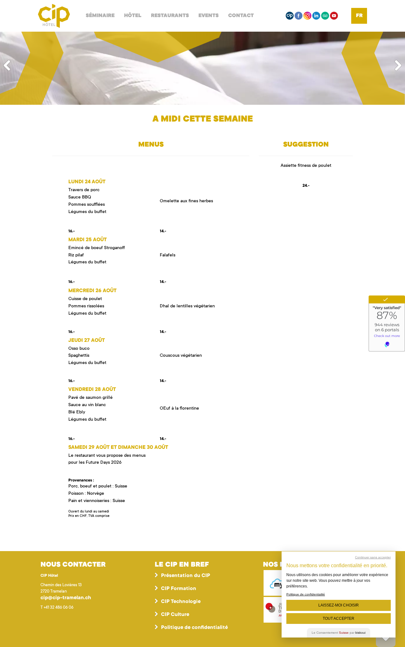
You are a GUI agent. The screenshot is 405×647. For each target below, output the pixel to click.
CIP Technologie (181, 602)
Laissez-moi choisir (338, 605)
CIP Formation (178, 589)
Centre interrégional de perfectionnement (54, 16)
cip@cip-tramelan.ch (65, 598)
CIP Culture (175, 615)
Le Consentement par (338, 632)
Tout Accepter (338, 618)
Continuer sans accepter (373, 557)
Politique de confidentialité (194, 628)
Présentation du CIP (185, 576)
